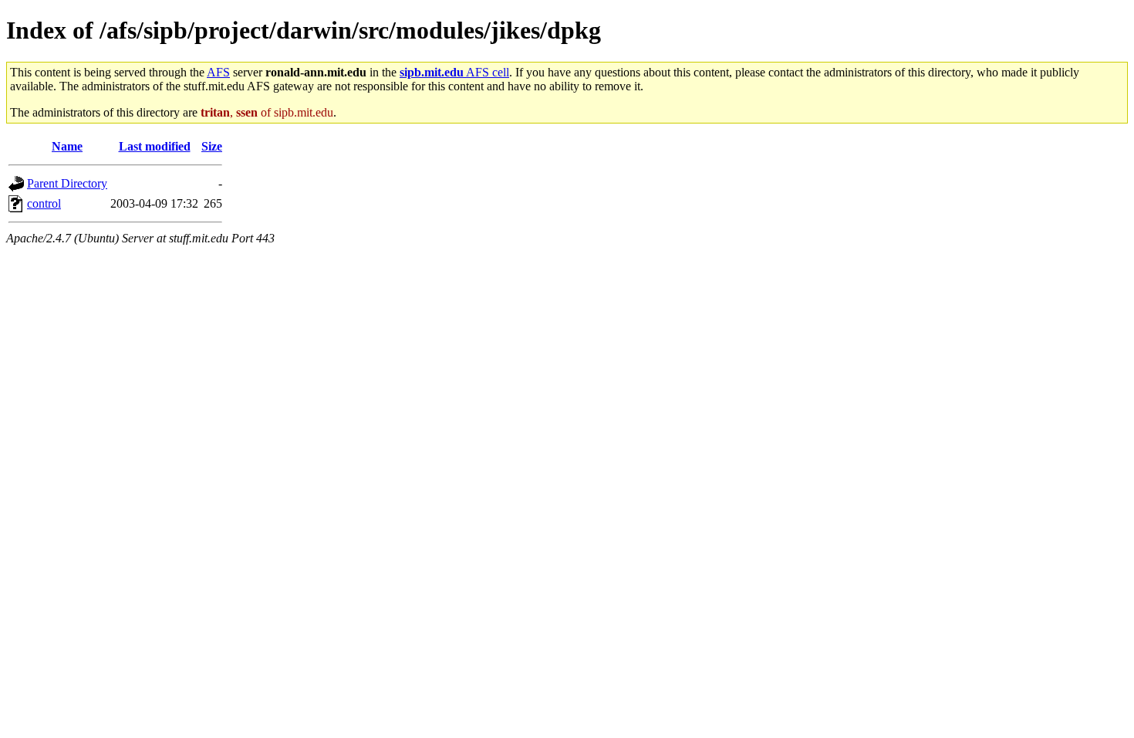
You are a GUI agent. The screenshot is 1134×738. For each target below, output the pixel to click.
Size (211, 146)
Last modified (155, 146)
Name (67, 146)
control (44, 203)
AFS (218, 72)
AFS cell (454, 72)
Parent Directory (67, 183)
